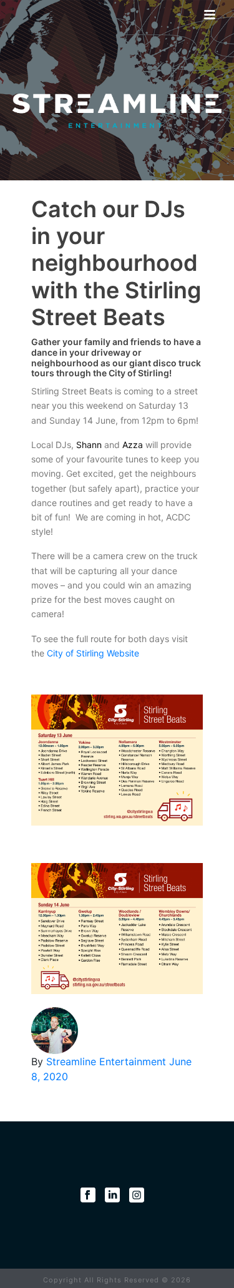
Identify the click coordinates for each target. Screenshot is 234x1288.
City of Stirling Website (93, 653)
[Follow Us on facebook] (87, 1195)
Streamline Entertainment (107, 1061)
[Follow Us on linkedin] (112, 1195)
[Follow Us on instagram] (136, 1195)
